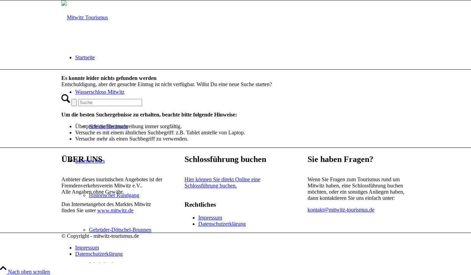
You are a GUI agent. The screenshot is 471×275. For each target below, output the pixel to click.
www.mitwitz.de (115, 210)
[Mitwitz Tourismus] (84, 17)
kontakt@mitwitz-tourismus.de (341, 210)
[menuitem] (242, 57)
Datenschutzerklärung (222, 224)
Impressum (210, 218)
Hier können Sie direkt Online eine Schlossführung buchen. (222, 182)
